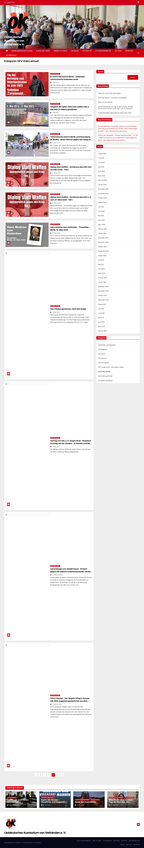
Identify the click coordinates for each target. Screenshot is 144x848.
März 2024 (101, 273)
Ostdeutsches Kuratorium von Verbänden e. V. (14, 40)
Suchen (101, 72)
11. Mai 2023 (55, 82)
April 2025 (101, 220)
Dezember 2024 (103, 238)
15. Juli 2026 (46, 805)
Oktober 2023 (102, 295)
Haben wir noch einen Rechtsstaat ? (110, 93)
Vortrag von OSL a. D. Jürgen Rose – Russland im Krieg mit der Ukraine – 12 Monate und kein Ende (70, 443)
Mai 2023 (101, 318)
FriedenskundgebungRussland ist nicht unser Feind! (114, 113)
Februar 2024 (102, 278)
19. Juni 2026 (114, 805)
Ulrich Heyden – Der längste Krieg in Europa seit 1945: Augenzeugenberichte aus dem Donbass (69, 701)
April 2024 (101, 269)
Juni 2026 (101, 162)
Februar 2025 (102, 229)
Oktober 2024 (102, 247)
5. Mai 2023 (55, 112)
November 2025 (103, 193)
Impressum (129, 51)
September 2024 (103, 251)
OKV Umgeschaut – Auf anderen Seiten (111, 367)
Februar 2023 (102, 331)
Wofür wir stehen (43, 51)
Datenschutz (11, 55)
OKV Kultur (101, 354)
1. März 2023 (56, 312)
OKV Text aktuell (103, 363)
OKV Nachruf (102, 358)
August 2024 (102, 255)
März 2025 (101, 224)
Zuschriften (87, 51)
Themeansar (37, 842)
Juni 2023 (101, 313)
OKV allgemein (102, 349)
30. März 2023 (56, 203)
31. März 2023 (56, 173)
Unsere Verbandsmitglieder (21, 51)
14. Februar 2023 (57, 574)
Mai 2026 (101, 167)
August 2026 (102, 153)
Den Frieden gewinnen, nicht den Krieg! (68, 309)
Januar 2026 (102, 185)
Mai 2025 (101, 216)
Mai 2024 (101, 264)
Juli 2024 (101, 260)
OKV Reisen (75, 51)
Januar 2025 (102, 233)
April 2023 (101, 322)
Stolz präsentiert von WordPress (12, 842)
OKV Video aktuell (55, 73)
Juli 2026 (101, 158)
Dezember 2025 (103, 189)
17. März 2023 (56, 233)
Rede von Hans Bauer (105, 102)
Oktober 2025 (102, 198)
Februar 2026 (102, 180)
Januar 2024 (102, 282)
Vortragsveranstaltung (105, 380)
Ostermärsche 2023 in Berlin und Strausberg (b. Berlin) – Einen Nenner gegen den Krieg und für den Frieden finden (71, 139)
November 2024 (103, 242)
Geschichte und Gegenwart (107, 345)
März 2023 (101, 326)
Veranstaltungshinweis (105, 376)
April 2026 (101, 171)
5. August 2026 (13, 805)
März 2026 (101, 176)
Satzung (118, 51)
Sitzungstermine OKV (103, 51)
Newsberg (29, 842)
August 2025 (102, 202)
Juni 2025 (101, 211)
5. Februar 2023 (57, 704)
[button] (138, 53)
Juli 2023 (101, 309)
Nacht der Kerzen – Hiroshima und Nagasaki (112, 98)
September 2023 (103, 300)
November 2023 (103, 291)
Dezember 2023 (103, 286)
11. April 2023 (56, 142)
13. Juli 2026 (80, 805)
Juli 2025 (101, 207)
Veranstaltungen (60, 51)
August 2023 (102, 304)
